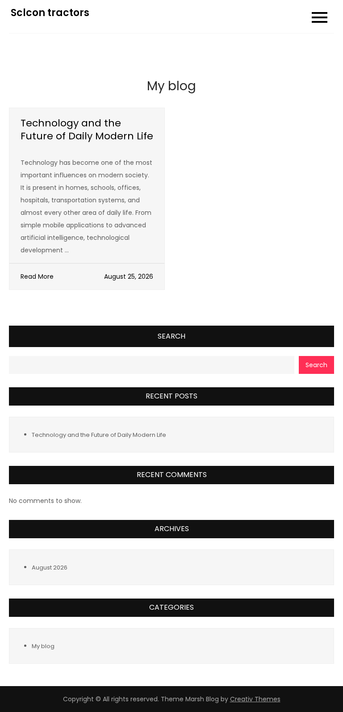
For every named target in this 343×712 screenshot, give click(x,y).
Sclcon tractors (50, 13)
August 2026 (49, 567)
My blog (43, 646)
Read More (37, 276)
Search (171, 336)
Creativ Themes (255, 699)
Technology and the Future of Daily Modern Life (87, 129)
